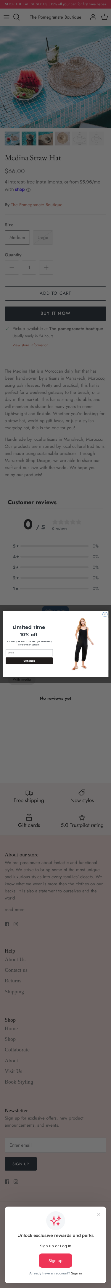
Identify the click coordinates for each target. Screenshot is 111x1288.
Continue (29, 660)
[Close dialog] (104, 614)
